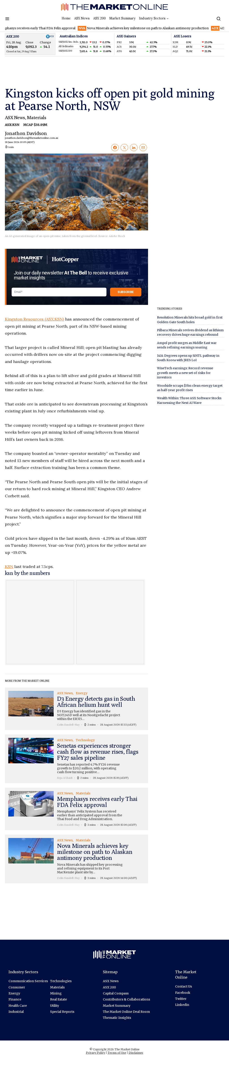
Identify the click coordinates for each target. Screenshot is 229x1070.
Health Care (17, 1006)
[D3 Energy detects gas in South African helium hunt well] (76, 709)
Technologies (61, 981)
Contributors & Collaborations (126, 999)
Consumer (16, 987)
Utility (54, 1006)
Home (66, 18)
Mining (56, 993)
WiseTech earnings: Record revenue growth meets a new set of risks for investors (185, 372)
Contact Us (183, 986)
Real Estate (58, 999)
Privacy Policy (95, 1052)
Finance (14, 999)
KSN (9, 566)
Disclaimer (136, 1052)
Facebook (182, 993)
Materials (36, 117)
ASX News (82, 18)
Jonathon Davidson (26, 137)
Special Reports (62, 1012)
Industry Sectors (152, 18)
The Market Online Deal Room (126, 1012)
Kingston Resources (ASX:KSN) (34, 319)
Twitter (181, 999)
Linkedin (182, 1005)
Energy (14, 993)
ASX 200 (99, 18)
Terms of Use (117, 1052)
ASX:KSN (12, 125)
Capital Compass (116, 993)
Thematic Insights (117, 1018)
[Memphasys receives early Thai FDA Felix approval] (76, 809)
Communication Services (28, 981)
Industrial (16, 1012)
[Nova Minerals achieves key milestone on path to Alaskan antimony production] (76, 859)
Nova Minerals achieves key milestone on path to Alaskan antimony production (128, 28)
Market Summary (122, 18)
